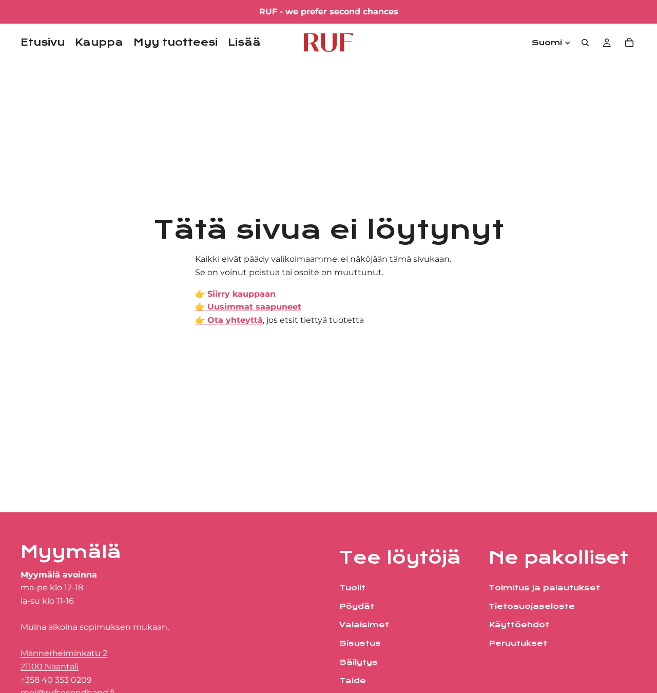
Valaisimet (364, 624)
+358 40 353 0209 (56, 679)
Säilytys (358, 661)
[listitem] (244, 42)
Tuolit (352, 587)
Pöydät (356, 606)
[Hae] (585, 42)
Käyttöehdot (519, 624)
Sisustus (360, 643)
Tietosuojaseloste (532, 606)
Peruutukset (518, 643)
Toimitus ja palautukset (544, 587)
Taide (352, 680)
